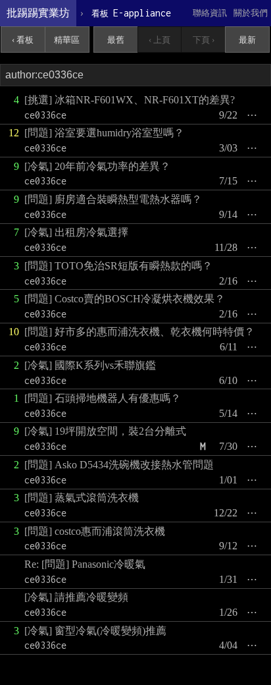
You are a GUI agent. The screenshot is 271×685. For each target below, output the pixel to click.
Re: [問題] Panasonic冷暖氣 (84, 564)
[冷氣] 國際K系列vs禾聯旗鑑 (90, 365)
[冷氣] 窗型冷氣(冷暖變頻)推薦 (95, 630)
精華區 (67, 40)
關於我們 (251, 13)
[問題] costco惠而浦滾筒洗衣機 (94, 531)
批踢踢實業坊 (38, 12)
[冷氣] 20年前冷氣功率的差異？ (97, 166)
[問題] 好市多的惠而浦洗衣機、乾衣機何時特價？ (139, 331)
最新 (247, 40)
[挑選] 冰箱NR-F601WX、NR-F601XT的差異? (129, 99)
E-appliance (131, 12)
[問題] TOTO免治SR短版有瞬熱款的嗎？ (118, 265)
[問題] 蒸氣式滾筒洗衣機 (81, 497)
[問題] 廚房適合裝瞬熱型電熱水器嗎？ (113, 199)
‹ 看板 (23, 40)
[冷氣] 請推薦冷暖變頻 (76, 597)
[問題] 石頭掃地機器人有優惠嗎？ (102, 398)
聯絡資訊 (210, 13)
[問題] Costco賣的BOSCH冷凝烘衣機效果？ (124, 298)
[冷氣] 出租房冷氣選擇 (76, 232)
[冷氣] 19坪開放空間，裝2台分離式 (105, 431)
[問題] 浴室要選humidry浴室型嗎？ (104, 132)
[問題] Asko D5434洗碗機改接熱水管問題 (119, 464)
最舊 (115, 40)
